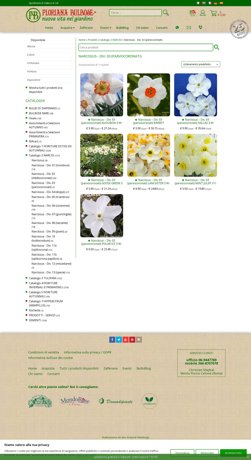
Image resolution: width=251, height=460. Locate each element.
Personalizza (182, 453)
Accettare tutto (233, 453)
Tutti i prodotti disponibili (79, 368)
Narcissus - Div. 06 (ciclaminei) (51, 206)
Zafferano (86, 28)
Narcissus (38, 160)
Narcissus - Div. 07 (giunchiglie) (51, 214)
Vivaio (33, 118)
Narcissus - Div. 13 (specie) (48, 272)
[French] (209, 3)
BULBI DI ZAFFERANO (43, 108)
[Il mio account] (202, 15)
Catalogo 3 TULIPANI (42, 278)
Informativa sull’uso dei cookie (50, 358)
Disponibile (38, 40)
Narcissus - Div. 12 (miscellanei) (51, 263)
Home (49, 28)
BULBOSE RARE (39, 113)
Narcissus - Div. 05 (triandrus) (50, 197)
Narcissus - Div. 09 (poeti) (48, 231)
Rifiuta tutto (207, 453)
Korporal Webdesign (138, 437)
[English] (204, 3)
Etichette (34, 310)
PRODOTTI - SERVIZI (42, 315)
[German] (215, 3)
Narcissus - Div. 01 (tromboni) (50, 165)
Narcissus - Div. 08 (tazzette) (50, 223)
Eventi (104, 28)
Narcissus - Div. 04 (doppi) (48, 192)
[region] (125, 450)
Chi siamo (142, 28)
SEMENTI (35, 320)
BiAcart (33, 141)
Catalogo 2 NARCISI (111, 39)
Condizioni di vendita (43, 352)
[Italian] (198, 3)
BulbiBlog (122, 28)
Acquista (66, 28)
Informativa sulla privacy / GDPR (87, 352)
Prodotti (92, 39)
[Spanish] (221, 3)
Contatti (162, 28)
